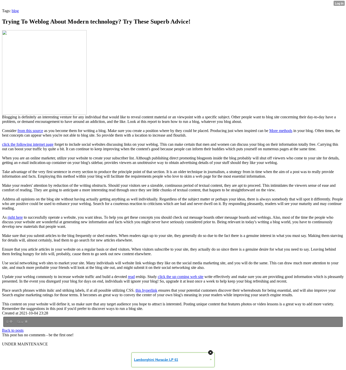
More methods (280, 130)
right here (15, 217)
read (131, 276)
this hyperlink (146, 290)
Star (21, 322)
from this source (30, 130)
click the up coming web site (180, 276)
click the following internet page (27, 144)
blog (15, 11)
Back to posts (13, 330)
